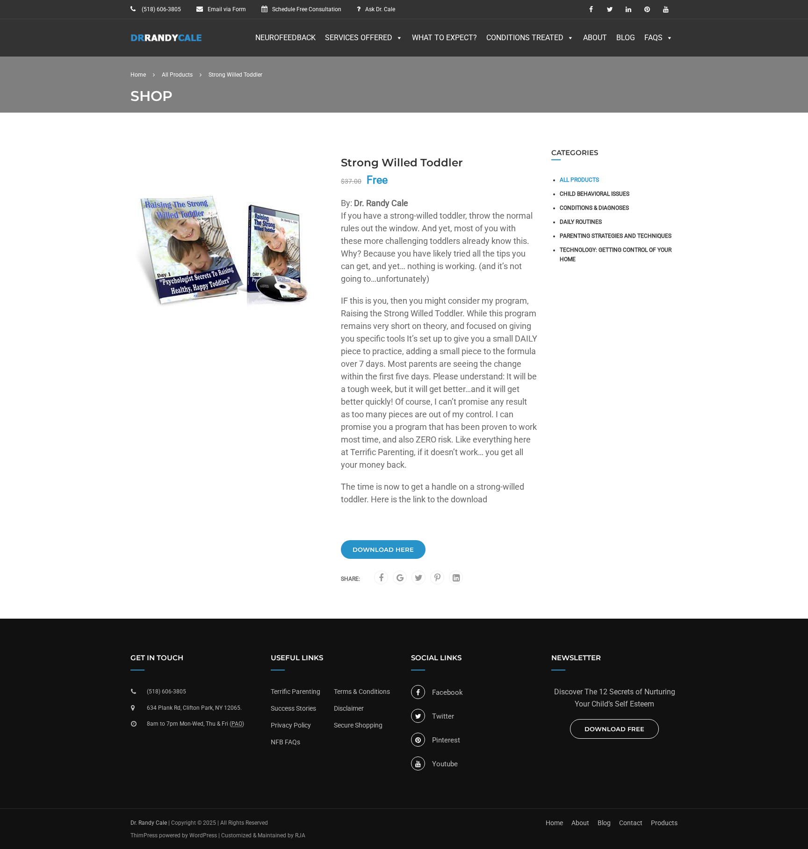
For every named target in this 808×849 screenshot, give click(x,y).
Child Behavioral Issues (594, 194)
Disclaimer (349, 708)
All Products (177, 74)
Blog (625, 37)
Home (138, 74)
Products (664, 823)
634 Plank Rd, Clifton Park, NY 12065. (194, 708)
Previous (121, 250)
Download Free (614, 729)
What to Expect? (444, 37)
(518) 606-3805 (160, 9)
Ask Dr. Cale (380, 9)
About (595, 37)
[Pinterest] (437, 578)
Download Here (383, 549)
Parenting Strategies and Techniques (615, 236)
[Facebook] (381, 578)
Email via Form (227, 9)
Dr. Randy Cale (148, 823)
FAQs (653, 37)
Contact (630, 823)
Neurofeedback (285, 37)
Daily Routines (581, 222)
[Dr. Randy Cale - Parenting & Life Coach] (166, 42)
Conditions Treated (524, 37)
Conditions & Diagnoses (594, 208)
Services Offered (358, 37)
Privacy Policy (291, 725)
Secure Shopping (358, 725)
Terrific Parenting (295, 691)
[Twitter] (419, 578)
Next (336, 250)
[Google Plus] (400, 578)
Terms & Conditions (362, 691)
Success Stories (293, 708)
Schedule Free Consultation (306, 9)
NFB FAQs (285, 742)
